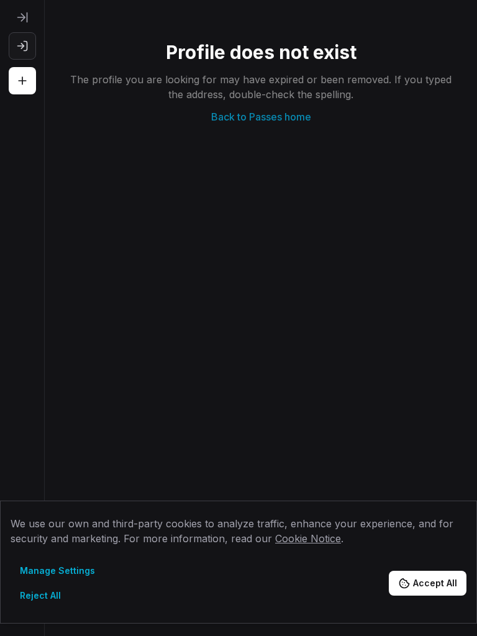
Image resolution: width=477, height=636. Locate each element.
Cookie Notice (308, 538)
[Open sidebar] (22, 17)
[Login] (22, 46)
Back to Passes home (261, 117)
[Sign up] (22, 80)
